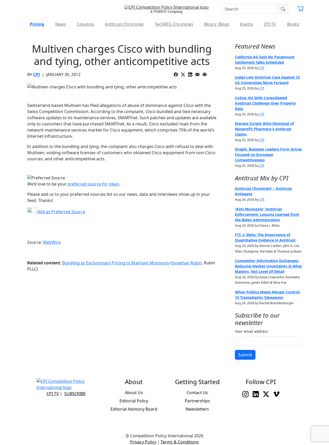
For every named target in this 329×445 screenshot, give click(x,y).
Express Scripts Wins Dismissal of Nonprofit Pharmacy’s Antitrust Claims (264, 129)
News (60, 24)
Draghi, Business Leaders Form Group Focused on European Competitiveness (268, 154)
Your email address (251, 331)
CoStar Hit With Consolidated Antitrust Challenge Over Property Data (265, 103)
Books (293, 24)
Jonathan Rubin (187, 263)
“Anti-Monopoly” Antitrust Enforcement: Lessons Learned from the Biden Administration (267, 214)
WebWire (52, 242)
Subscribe (75, 393)
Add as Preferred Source (60, 212)
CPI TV (270, 24)
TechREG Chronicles (174, 24)
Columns (85, 24)
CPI (36, 74)
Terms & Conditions (180, 442)
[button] (301, 9)
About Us (134, 392)
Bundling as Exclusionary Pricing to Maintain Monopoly (115, 263)
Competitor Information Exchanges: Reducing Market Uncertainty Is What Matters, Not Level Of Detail (268, 266)
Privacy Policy (143, 442)
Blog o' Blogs (216, 24)
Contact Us (197, 392)
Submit (245, 355)
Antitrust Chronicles (124, 24)
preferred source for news (93, 184)
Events (246, 24)
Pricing (37, 24)
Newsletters (197, 409)
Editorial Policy (134, 401)
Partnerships (197, 401)
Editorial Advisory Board (134, 409)
